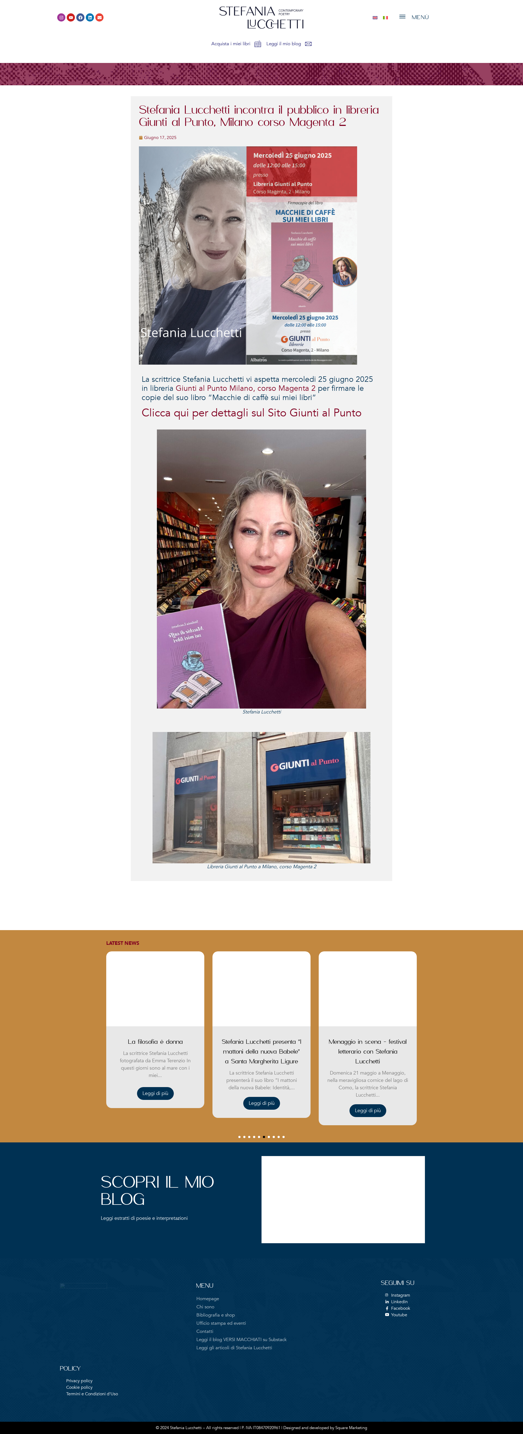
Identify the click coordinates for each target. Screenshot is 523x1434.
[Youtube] (71, 17)
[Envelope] (99, 17)
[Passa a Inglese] (375, 17)
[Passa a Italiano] (385, 17)
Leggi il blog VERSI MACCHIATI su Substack (241, 1339)
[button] (239, 1137)
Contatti (204, 1331)
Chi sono (205, 1307)
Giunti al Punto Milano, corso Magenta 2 (246, 388)
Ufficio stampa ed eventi (221, 1323)
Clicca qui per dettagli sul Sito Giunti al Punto (252, 413)
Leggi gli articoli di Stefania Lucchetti (234, 1348)
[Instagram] (61, 17)
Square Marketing (351, 1427)
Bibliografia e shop (215, 1315)
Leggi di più (155, 1103)
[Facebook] (80, 17)
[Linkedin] (90, 17)
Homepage (207, 1299)
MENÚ (420, 17)
